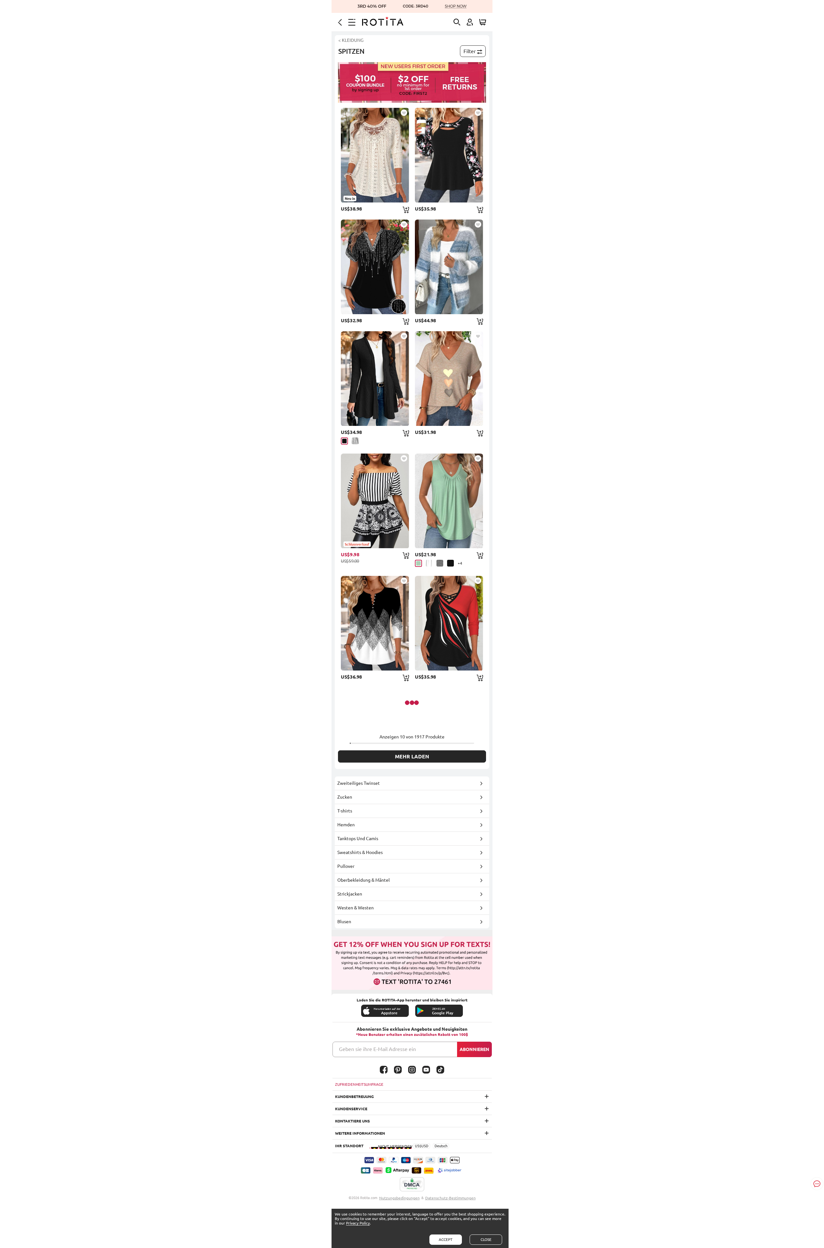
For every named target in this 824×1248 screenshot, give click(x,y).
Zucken (344, 797)
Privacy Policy (358, 1223)
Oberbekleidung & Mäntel (363, 880)
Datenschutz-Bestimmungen (450, 1198)
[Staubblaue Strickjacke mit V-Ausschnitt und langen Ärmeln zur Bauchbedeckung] (449, 267)
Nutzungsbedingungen (399, 1198)
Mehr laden (412, 756)
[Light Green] (418, 563)
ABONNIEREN (474, 1049)
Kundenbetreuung (354, 1096)
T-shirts (344, 810)
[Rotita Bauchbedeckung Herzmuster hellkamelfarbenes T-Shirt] (449, 378)
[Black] (344, 441)
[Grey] (355, 440)
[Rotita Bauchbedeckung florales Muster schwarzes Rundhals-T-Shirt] (449, 155)
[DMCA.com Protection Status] (412, 1184)
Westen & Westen (355, 907)
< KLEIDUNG (350, 40)
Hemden (346, 824)
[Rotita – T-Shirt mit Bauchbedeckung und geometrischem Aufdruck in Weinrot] (449, 623)
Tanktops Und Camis (357, 838)
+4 (460, 563)
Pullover (345, 866)
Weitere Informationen (360, 1133)
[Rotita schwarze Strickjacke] (375, 378)
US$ (418, 1146)
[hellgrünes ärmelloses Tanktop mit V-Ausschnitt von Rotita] (449, 501)
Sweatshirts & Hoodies (360, 852)
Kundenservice (351, 1109)
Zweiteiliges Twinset (358, 783)
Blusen (344, 921)
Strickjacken (349, 893)
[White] (429, 563)
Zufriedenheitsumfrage (359, 1084)
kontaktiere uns (352, 1121)
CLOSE (486, 1239)
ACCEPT (446, 1239)
